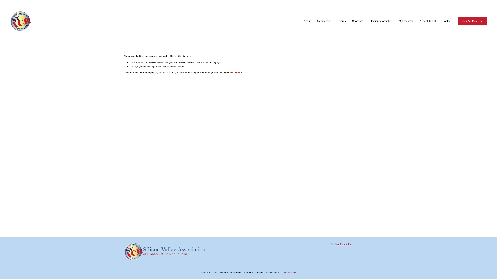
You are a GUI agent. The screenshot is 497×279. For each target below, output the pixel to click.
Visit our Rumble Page (342, 244)
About (307, 21)
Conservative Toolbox (288, 272)
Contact (447, 21)
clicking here (165, 72)
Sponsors (357, 21)
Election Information (381, 21)
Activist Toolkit (428, 21)
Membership (324, 21)
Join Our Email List (472, 21)
